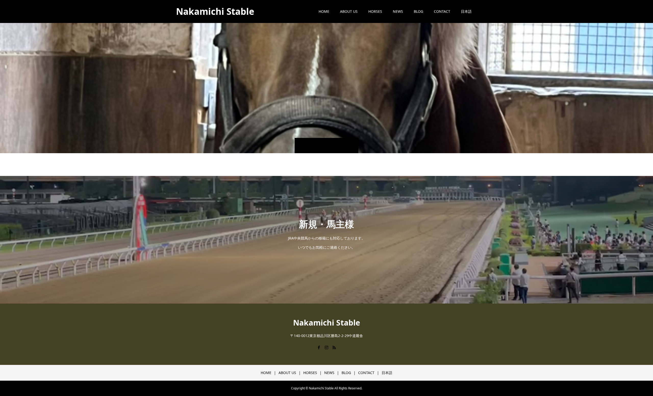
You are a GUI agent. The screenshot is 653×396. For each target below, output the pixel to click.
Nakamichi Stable (215, 11)
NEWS (398, 11)
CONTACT (442, 11)
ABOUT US (349, 11)
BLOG (418, 11)
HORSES (375, 11)
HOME (324, 11)
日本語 (466, 11)
